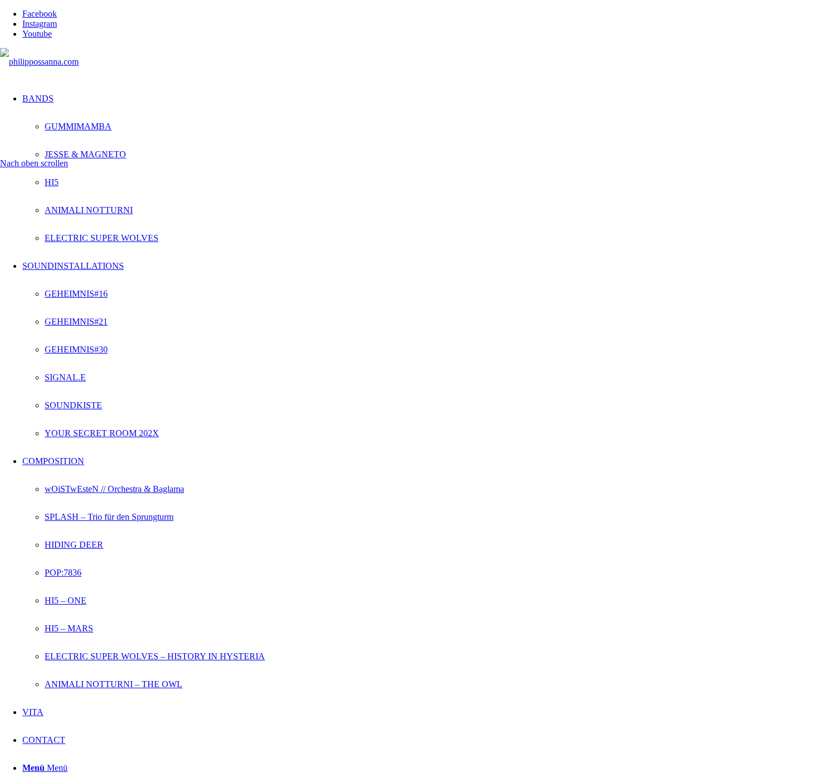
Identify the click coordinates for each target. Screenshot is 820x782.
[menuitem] (421, 168)
